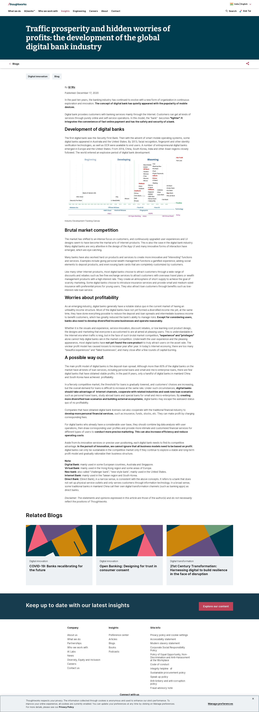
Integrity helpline (159, 668)
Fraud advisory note (161, 688)
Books (112, 647)
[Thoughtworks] (17, 3)
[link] (216, 606)
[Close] (253, 699)
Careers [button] (93, 11)
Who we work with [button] (48, 11)
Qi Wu (71, 87)
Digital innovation (37, 76)
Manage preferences (220, 703)
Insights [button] (65, 11)
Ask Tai (247, 11)
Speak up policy (159, 676)
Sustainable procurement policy (167, 672)
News (70, 655)
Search (233, 11)
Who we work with (77, 647)
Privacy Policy (66, 707)
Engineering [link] (79, 11)
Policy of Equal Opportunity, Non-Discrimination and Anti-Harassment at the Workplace (170, 657)
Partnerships (74, 643)
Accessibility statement (163, 639)
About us (72, 635)
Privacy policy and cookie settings (169, 635)
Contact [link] (115, 11)
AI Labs (71, 651)
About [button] (104, 11)
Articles (113, 639)
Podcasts (114, 651)
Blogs (112, 643)
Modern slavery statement (165, 643)
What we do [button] (14, 11)
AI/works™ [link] (29, 11)
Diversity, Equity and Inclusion (83, 659)
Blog (56, 76)
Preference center (119, 635)
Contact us (73, 668)
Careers (71, 663)
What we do (74, 639)
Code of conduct (159, 664)
